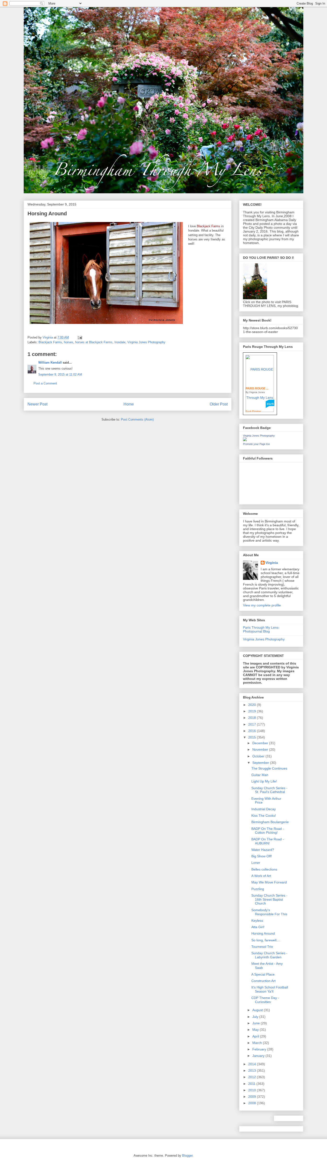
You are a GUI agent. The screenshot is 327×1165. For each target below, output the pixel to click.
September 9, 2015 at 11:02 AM (60, 374)
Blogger (187, 1155)
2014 (252, 1064)
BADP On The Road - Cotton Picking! (267, 831)
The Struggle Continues (269, 768)
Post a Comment (45, 383)
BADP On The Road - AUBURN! (267, 841)
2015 (252, 737)
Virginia (271, 563)
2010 (252, 1090)
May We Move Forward (269, 882)
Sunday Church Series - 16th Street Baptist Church (269, 899)
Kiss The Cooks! (263, 815)
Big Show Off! (261, 856)
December (260, 743)
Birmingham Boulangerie (270, 822)
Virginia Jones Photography (146, 342)
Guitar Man (259, 775)
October (258, 756)
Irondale (119, 342)
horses (68, 342)
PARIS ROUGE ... (257, 388)
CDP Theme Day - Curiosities (265, 1000)
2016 (252, 731)
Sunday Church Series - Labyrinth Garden (269, 955)
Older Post (219, 404)
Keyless (257, 920)
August (258, 1010)
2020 (252, 705)
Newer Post (37, 404)
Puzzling (257, 889)
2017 (252, 724)
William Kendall (50, 362)
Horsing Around (263, 933)
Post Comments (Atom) (137, 419)
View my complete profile (262, 605)
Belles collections (264, 869)
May (256, 1030)
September (261, 763)
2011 (252, 1084)
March (257, 1043)
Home (129, 404)
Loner (255, 863)
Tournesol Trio (262, 947)
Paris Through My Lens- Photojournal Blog (261, 629)
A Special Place (263, 974)
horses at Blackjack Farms (94, 342)
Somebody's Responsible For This (269, 912)
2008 (252, 1103)
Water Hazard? (262, 850)
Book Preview (253, 411)
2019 (252, 711)
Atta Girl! (258, 927)
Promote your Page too (256, 444)
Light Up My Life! (264, 781)
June (256, 1023)
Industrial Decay (263, 809)
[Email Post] (79, 337)
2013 (252, 1070)
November (260, 749)
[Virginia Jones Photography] (245, 440)
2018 (252, 718)
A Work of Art (261, 876)
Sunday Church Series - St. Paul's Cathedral (269, 790)
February (259, 1049)
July (255, 1017)
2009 (252, 1096)
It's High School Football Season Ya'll (269, 989)
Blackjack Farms (50, 342)
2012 (252, 1077)
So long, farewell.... (265, 940)
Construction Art (263, 981)
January (258, 1056)
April (256, 1036)
